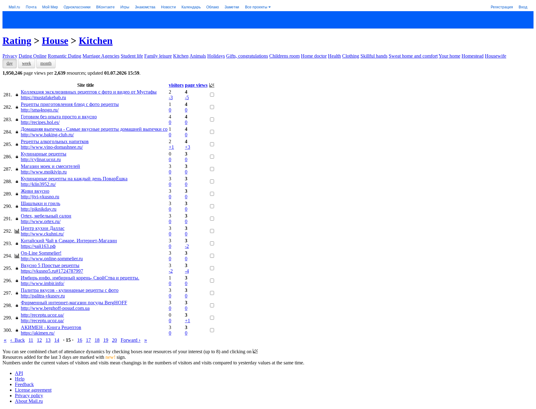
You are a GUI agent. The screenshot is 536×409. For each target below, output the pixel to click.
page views (196, 85)
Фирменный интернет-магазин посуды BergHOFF (74, 302)
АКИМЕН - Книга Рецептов (51, 327)
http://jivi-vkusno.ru (40, 196)
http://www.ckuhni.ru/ (42, 233)
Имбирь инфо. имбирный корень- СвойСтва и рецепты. (80, 277)
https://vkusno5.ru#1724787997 (52, 271)
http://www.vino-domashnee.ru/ (52, 147)
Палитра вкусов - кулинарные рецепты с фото (69, 290)
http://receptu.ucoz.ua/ (42, 315)
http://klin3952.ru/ (38, 184)
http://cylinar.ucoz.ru (41, 159)
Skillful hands (373, 56)
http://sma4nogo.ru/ (40, 109)
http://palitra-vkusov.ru (43, 295)
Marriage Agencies (101, 56)
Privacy (9, 56)
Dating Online (33, 56)
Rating (16, 40)
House (55, 40)
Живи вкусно (35, 191)
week (26, 63)
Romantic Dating (64, 56)
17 (88, 340)
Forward (131, 340)
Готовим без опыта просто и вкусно (59, 116)
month (45, 63)
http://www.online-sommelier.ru (52, 258)
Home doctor (314, 56)
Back (17, 340)
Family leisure (158, 56)
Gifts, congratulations (247, 56)
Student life (132, 56)
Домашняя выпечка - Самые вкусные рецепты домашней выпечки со (94, 129)
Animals (198, 56)
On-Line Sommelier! (41, 253)
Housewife (495, 56)
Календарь (191, 6)
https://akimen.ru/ (38, 333)
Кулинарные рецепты (43, 153)
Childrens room (284, 56)
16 (79, 340)
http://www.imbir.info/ (42, 283)
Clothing (350, 56)
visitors (176, 85)
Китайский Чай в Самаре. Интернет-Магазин (69, 240)
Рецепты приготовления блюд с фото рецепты (70, 104)
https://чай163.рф (38, 246)
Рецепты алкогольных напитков (55, 141)
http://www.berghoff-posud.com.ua (55, 308)
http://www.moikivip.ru (44, 171)
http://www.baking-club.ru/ (47, 134)
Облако (212, 6)
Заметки (232, 6)
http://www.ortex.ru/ (40, 221)
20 (114, 340)
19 (105, 340)
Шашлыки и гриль (40, 203)
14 (56, 340)
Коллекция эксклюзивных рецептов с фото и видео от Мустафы (89, 92)
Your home (449, 56)
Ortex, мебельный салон (46, 215)
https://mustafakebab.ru (43, 97)
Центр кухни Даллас (43, 228)
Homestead (473, 56)
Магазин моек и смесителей (50, 166)
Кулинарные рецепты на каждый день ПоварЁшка (74, 178)
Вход (523, 6)
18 (97, 340)
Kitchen (96, 40)
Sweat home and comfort (413, 56)
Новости (168, 6)
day (10, 63)
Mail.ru (14, 6)
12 (39, 340)
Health (334, 56)
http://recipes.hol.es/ (40, 122)
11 (31, 340)
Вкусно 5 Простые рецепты (50, 265)
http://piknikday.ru (38, 209)
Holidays (216, 56)
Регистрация (502, 6)
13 (48, 340)
